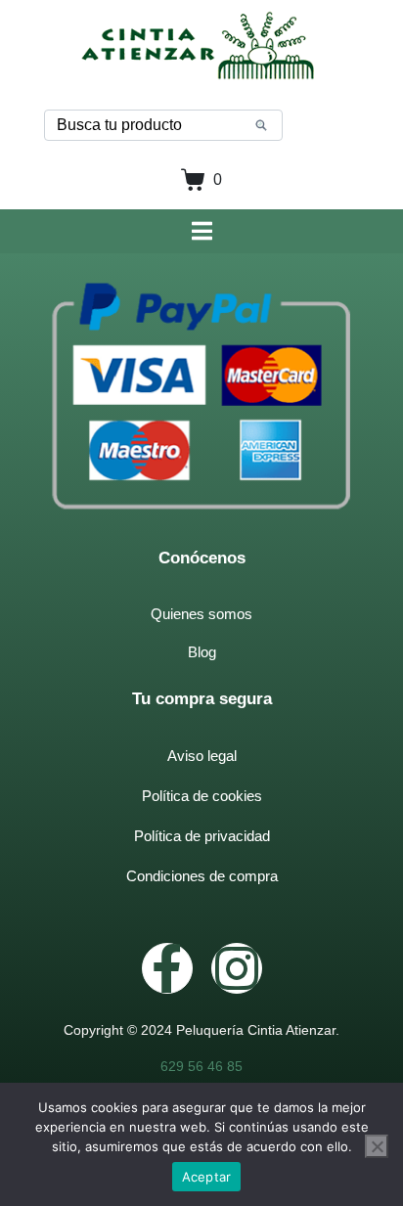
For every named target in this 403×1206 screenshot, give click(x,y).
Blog (202, 652)
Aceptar (207, 1176)
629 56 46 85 (201, 1066)
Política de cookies (202, 795)
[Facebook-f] (167, 968)
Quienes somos (201, 613)
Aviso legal (202, 755)
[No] (376, 1146)
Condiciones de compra (202, 876)
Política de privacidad (202, 835)
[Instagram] (236, 968)
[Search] (261, 125)
